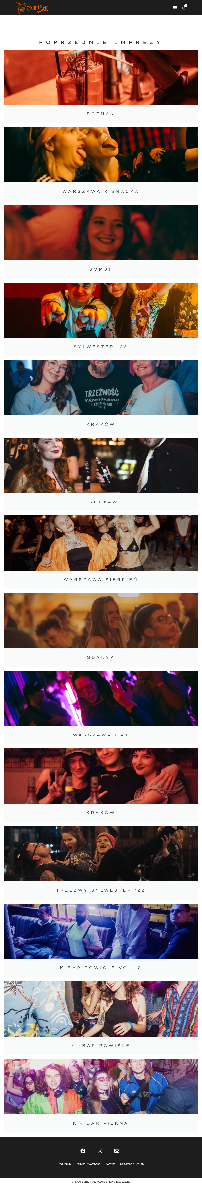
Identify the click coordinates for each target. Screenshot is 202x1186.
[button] (174, 7)
